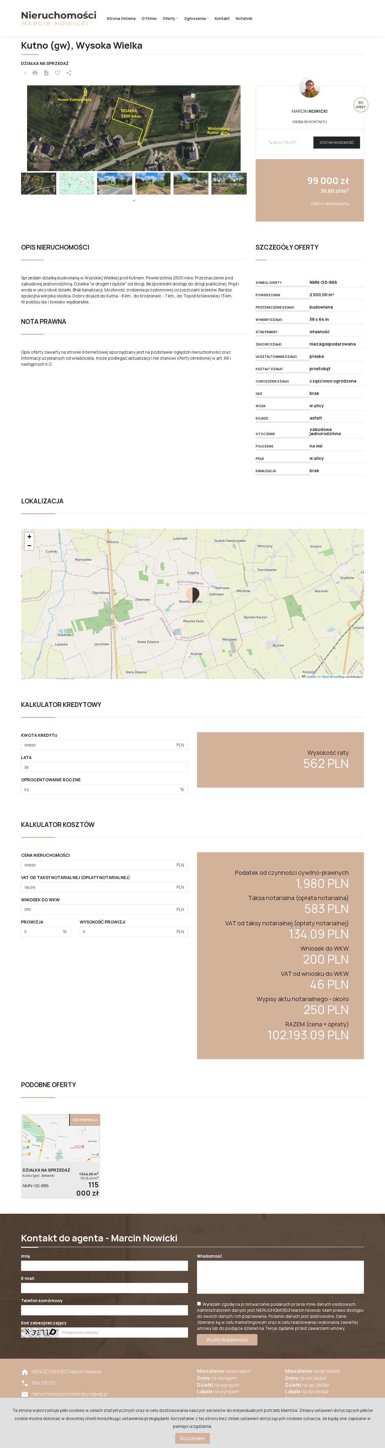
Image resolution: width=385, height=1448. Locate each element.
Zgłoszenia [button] (195, 18)
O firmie (149, 18)
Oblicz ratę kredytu (330, 203)
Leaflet (310, 676)
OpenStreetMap (333, 676)
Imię (25, 1256)
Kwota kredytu (39, 735)
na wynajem (224, 1371)
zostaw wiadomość (336, 142)
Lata (26, 757)
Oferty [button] (169, 18)
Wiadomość (209, 1256)
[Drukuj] (35, 73)
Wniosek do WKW (40, 899)
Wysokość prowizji (102, 922)
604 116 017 (285, 142)
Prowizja (32, 922)
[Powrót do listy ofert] (25, 73)
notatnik (244, 18)
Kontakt (222, 18)
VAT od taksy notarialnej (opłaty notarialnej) (75, 877)
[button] (192, 595)
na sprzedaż (312, 1371)
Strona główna (121, 18)
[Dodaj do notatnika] (57, 73)
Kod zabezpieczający (44, 1323)
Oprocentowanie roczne (51, 779)
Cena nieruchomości (45, 855)
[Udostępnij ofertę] (69, 73)
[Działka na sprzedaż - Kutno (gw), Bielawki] (60, 1156)
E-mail (27, 1278)
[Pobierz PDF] (46, 73)
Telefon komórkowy (42, 1300)
